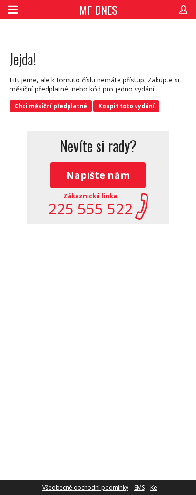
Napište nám (98, 175)
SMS (139, 488)
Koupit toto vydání (126, 106)
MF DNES (98, 9)
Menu (12, 9)
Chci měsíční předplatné (51, 106)
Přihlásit (183, 9)
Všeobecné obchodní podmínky (85, 488)
